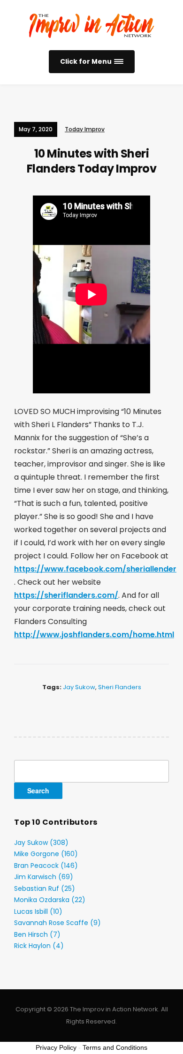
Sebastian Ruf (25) (44, 888)
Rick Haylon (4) (39, 945)
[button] (92, 61)
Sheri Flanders (119, 687)
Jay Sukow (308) (41, 842)
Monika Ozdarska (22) (49, 899)
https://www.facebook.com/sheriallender (95, 569)
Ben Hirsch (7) (37, 934)
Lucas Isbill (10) (38, 911)
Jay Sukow (79, 687)
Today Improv (85, 129)
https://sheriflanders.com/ (66, 595)
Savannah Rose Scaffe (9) (57, 922)
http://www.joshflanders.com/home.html (94, 634)
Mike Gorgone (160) (46, 853)
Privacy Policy (56, 1047)
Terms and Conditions (115, 1047)
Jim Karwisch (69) (43, 876)
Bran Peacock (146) (46, 865)
